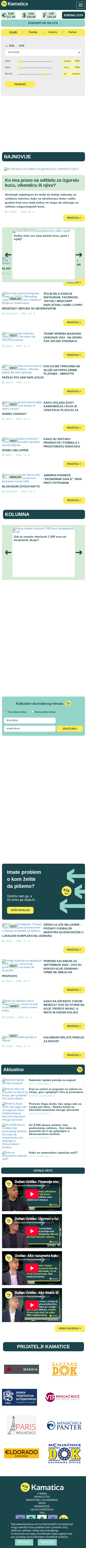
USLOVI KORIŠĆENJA (42, 1510)
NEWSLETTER (42, 1497)
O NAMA (42, 1494)
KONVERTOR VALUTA (43, 23)
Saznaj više (47, 1542)
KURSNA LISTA (73, 15)
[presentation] (8, 255)
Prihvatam (24, 1542)
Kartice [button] (53, 32)
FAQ (42, 1513)
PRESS (42, 1503)
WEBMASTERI (42, 1506)
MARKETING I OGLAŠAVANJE (42, 1500)
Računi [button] (73, 32)
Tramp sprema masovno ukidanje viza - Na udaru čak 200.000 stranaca (63, 337)
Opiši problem (20, 910)
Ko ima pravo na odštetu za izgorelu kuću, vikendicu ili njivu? (42, 183)
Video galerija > (70, 1328)
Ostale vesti (43, 1170)
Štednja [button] (33, 32)
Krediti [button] (13, 32)
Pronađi (20, 84)
